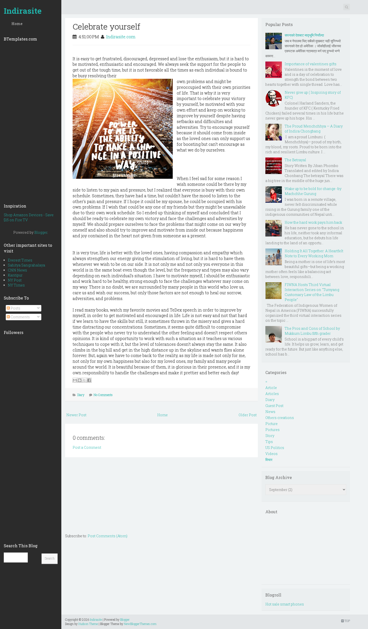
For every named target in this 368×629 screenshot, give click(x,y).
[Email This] (74, 380)
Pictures (272, 429)
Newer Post (76, 414)
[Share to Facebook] (89, 380)
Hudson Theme (88, 624)
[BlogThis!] (79, 380)
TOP (347, 621)
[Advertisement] (31, 121)
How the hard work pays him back (313, 222)
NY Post (15, 280)
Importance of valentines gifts (310, 64)
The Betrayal (295, 160)
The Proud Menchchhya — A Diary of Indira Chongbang (314, 129)
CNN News (17, 270)
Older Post (248, 414)
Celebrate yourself (106, 26)
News (270, 411)
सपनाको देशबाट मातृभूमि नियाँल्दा (304, 35)
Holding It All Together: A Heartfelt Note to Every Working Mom (314, 253)
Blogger (40, 232)
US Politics (274, 447)
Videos (271, 453)
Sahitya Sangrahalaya (26, 265)
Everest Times (20, 260)
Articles (272, 393)
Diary (80, 395)
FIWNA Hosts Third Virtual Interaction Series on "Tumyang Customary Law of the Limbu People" (312, 292)
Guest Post (274, 405)
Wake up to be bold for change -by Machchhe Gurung (313, 191)
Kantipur (15, 275)
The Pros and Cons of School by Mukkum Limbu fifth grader (312, 331)
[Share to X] (84, 380)
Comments (20, 316)
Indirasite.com (120, 37)
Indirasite (23, 10)
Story (269, 435)
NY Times (16, 285)
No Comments (103, 395)
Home (17, 23)
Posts (15, 308)
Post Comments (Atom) (107, 536)
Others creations (279, 417)
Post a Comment (87, 447)
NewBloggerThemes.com (140, 624)
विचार (268, 459)
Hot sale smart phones (284, 604)
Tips (269, 441)
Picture (271, 423)
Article (271, 387)
